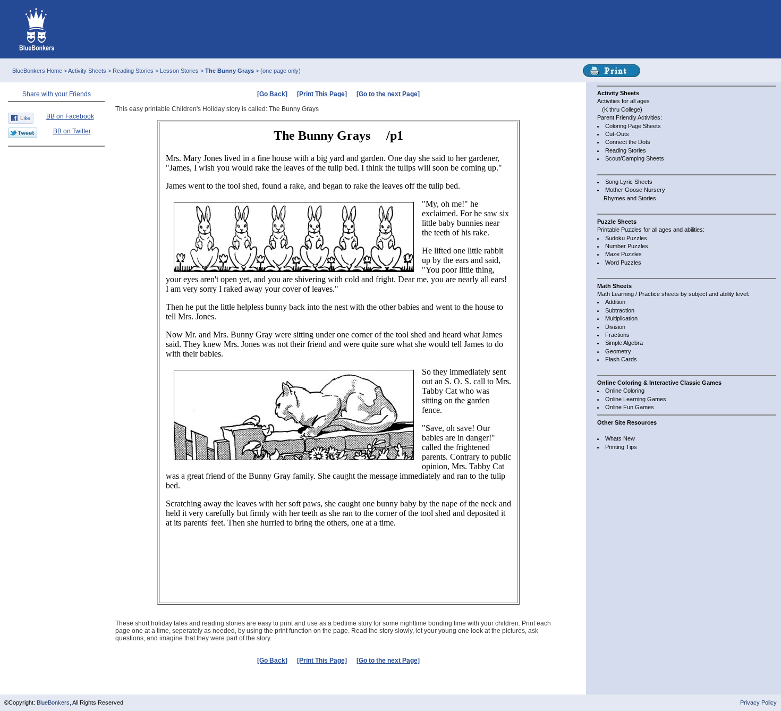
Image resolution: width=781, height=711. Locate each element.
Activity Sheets (87, 70)
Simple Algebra (624, 343)
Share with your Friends (56, 94)
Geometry (618, 351)
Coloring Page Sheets (633, 126)
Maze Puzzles (623, 254)
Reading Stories (134, 70)
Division (615, 327)
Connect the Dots (627, 142)
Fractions (617, 335)
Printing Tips (621, 447)
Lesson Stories (180, 70)
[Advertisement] (56, 174)
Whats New (620, 438)
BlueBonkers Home (37, 70)
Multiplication (621, 318)
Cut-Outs (617, 134)
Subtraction (619, 310)
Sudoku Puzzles (626, 238)
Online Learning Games (635, 399)
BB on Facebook (70, 116)
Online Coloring (624, 390)
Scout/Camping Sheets (634, 158)
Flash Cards (621, 359)
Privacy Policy (758, 702)
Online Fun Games (629, 407)
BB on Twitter (72, 131)
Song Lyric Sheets (628, 182)
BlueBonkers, (54, 702)
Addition (615, 302)
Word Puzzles (623, 262)
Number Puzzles (626, 246)
